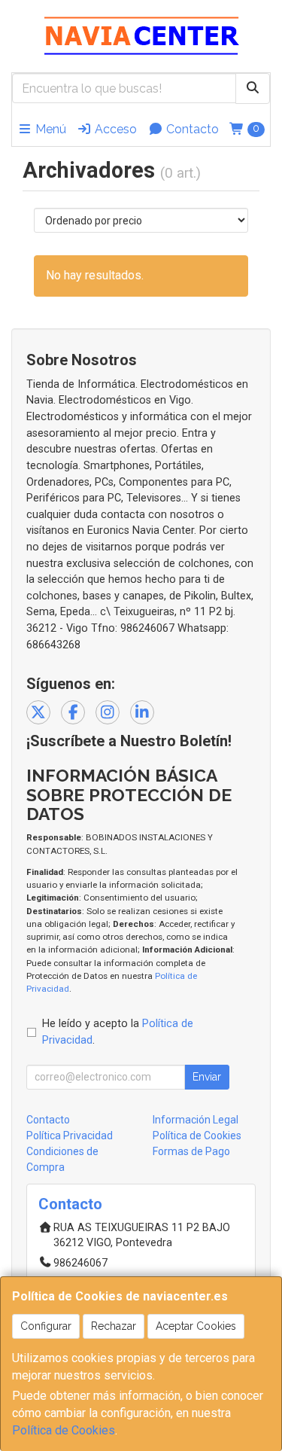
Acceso (114, 129)
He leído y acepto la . (117, 1032)
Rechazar (113, 1326)
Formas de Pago (191, 1151)
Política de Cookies (63, 1430)
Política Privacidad (69, 1135)
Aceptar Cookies (196, 1326)
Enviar (207, 1077)
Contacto (191, 129)
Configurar (45, 1326)
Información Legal (195, 1120)
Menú (49, 129)
